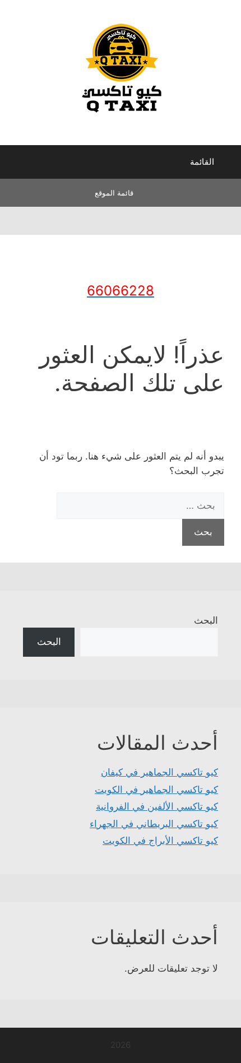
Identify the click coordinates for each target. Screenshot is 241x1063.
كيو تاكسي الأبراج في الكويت (160, 840)
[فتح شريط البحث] (16, 164)
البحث (206, 620)
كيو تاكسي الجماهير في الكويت (156, 789)
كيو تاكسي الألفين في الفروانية (157, 806)
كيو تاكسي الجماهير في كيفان (159, 772)
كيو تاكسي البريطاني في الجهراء (154, 823)
